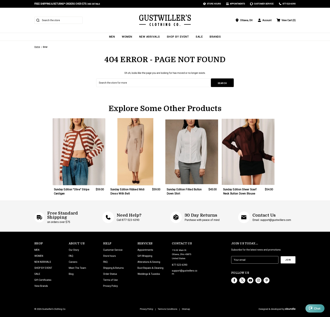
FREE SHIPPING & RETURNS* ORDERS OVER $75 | (67, 3)
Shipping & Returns (113, 268)
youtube (250, 280)
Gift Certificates (42, 280)
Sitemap (186, 309)
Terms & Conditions (167, 309)
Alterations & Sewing (149, 262)
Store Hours (214, 4)
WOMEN (127, 36)
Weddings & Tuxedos (149, 274)
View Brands (41, 286)
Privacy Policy (110, 286)
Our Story (74, 250)
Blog (71, 274)
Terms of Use (110, 280)
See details (94, 4)
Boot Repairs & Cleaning (150, 268)
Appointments (237, 4)
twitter (242, 280)
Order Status (110, 274)
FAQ (71, 256)
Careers (73, 262)
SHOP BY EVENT (178, 36)
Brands (215, 36)
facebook (234, 280)
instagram (258, 280)
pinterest (266, 280)
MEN (112, 36)
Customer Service (264, 4)
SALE (199, 36)
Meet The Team (77, 268)
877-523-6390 (289, 4)
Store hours (109, 256)
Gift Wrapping (145, 256)
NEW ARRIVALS (149, 36)
